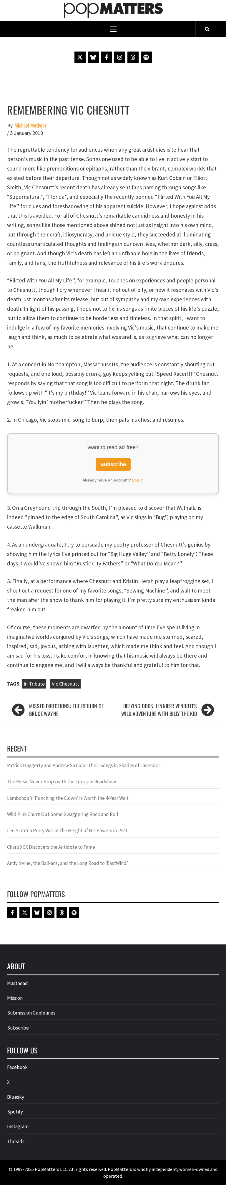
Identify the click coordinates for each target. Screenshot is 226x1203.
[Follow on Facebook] (106, 57)
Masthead (17, 983)
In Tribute (34, 683)
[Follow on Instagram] (119, 57)
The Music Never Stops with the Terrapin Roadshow (61, 781)
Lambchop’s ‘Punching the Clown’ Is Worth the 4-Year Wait (68, 798)
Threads (15, 1141)
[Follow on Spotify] (146, 57)
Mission (15, 998)
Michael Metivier (30, 125)
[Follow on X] (80, 57)
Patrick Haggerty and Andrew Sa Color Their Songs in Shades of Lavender (83, 765)
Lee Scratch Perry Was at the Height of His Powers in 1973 (67, 830)
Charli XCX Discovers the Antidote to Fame (51, 847)
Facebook (17, 1067)
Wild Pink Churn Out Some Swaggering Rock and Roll (63, 814)
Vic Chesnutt (65, 683)
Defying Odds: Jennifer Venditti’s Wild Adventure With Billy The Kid (159, 709)
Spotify (15, 1111)
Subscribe (113, 464)
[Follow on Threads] (133, 57)
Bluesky (15, 1097)
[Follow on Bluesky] (93, 57)
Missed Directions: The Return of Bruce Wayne (66, 709)
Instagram (18, 1126)
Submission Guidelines (31, 1013)
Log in (138, 480)
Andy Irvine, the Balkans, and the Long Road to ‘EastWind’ (67, 863)
